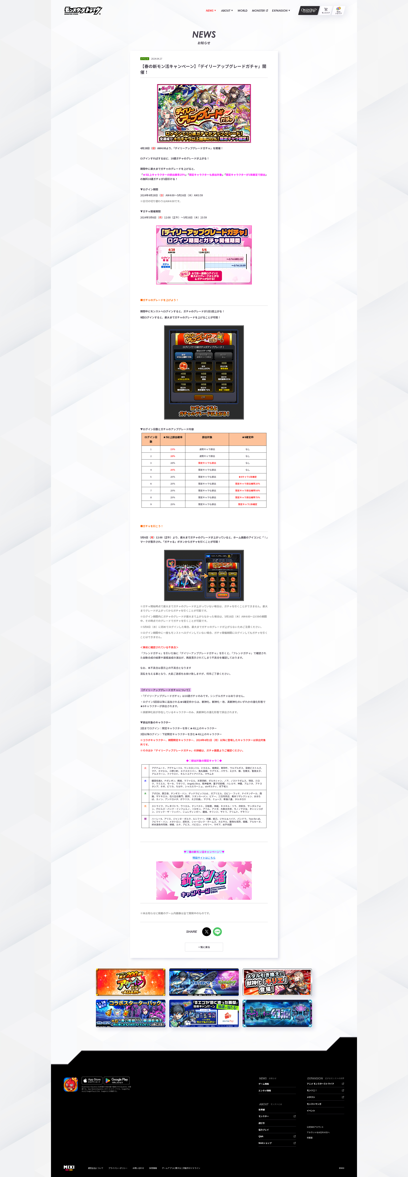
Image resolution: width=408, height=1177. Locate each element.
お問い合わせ (138, 1168)
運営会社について (95, 1168)
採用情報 (153, 1168)
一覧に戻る (204, 947)
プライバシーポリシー (117, 1168)
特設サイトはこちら (204, 858)
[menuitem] (211, 11)
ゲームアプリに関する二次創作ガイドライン (181, 1168)
